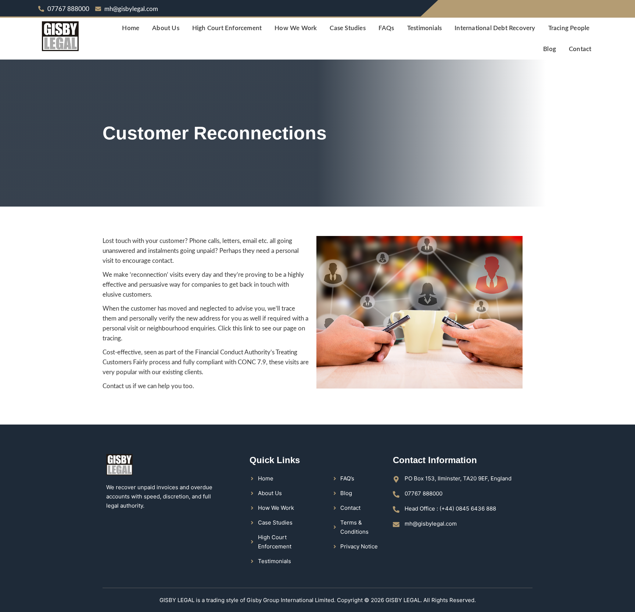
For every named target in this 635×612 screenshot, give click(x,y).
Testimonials (424, 28)
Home (130, 28)
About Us (165, 28)
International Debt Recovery (495, 28)
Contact (580, 49)
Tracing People (569, 28)
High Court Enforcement (227, 28)
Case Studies (347, 28)
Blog (549, 49)
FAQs (386, 28)
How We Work (296, 28)
